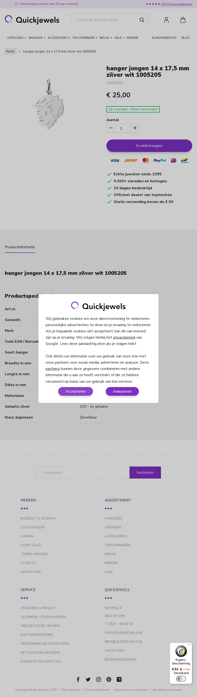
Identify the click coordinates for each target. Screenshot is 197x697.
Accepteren (76, 391)
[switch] (181, 679)
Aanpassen (122, 391)
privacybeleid (124, 337)
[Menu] (189, 646)
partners (53, 368)
